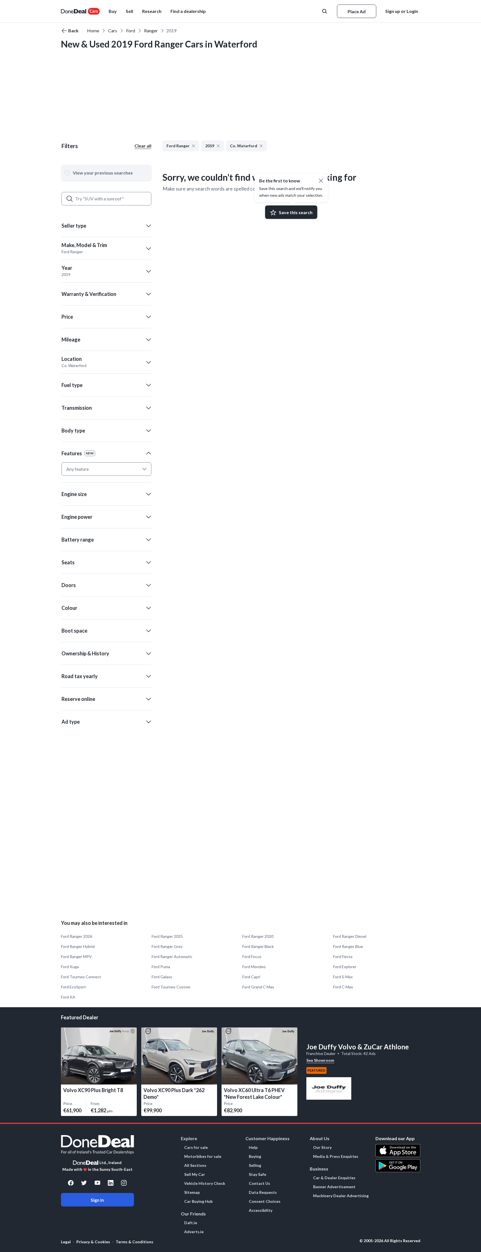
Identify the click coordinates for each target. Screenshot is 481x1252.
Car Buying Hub (198, 1201)
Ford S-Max (343, 976)
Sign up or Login (401, 11)
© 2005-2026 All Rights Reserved (389, 1241)
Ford (130, 30)
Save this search (296, 212)
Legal (66, 1241)
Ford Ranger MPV (76, 956)
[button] (188, 11)
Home (93, 30)
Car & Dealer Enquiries (334, 1178)
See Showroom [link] (320, 1060)
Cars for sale (196, 1147)
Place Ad (357, 11)
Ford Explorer (344, 966)
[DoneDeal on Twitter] (84, 1182)
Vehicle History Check (204, 1183)
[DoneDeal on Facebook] (70, 1182)
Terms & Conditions (134, 1241)
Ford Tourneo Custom (171, 986)
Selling (255, 1165)
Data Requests (263, 1192)
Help (253, 1147)
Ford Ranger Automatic (172, 956)
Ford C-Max (343, 986)
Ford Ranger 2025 (167, 936)
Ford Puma (161, 966)
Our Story (322, 1147)
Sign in (97, 1200)
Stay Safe (257, 1174)
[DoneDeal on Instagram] (123, 1182)
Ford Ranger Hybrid (78, 946)
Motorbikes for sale (202, 1156)
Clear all (143, 145)
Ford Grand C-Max (258, 986)
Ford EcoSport (73, 986)
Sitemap (192, 1192)
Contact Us (259, 1183)
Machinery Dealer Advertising (341, 1196)
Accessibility (260, 1210)
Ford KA (68, 997)
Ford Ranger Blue (348, 946)
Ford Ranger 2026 (76, 936)
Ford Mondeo (254, 966)
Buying (255, 1156)
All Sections (195, 1165)
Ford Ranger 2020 (257, 936)
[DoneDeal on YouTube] (97, 1182)
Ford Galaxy (162, 976)
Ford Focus (251, 956)
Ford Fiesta (342, 956)
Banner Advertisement (334, 1187)
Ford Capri (251, 976)
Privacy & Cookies (93, 1241)
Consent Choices (265, 1201)
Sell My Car (194, 1174)
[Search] (69, 198)
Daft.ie (190, 1223)
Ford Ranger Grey (167, 946)
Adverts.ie (194, 1232)
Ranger (151, 30)
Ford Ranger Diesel (349, 936)
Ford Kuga (70, 966)
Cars (112, 30)
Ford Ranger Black (258, 946)
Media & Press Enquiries (335, 1156)
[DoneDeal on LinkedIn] (110, 1182)
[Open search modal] (325, 11)
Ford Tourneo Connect (81, 976)
